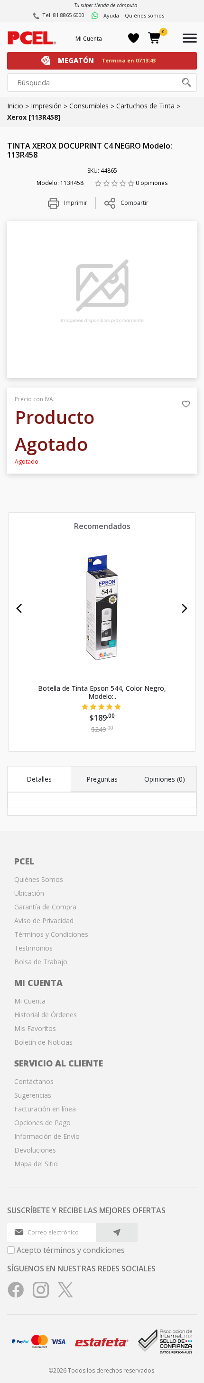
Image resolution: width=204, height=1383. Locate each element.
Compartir (134, 203)
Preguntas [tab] (102, 779)
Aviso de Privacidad (44, 920)
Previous (19, 608)
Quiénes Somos (38, 879)
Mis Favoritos (35, 1028)
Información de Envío (47, 1136)
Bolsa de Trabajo (40, 961)
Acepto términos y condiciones (71, 1250)
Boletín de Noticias (43, 1042)
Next (185, 608)
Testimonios (33, 947)
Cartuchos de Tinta (145, 105)
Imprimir (75, 203)
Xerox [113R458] (33, 117)
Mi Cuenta (88, 39)
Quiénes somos (144, 15)
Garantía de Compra (45, 906)
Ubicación (29, 893)
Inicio (15, 105)
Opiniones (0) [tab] (164, 779)
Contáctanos (34, 1081)
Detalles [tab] (39, 779)
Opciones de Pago (42, 1122)
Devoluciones (35, 1149)
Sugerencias (32, 1095)
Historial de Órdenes (45, 1014)
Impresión (46, 105)
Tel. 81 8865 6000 (63, 14)
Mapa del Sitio (36, 1163)
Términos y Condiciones (51, 934)
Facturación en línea (45, 1108)
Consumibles (89, 105)
